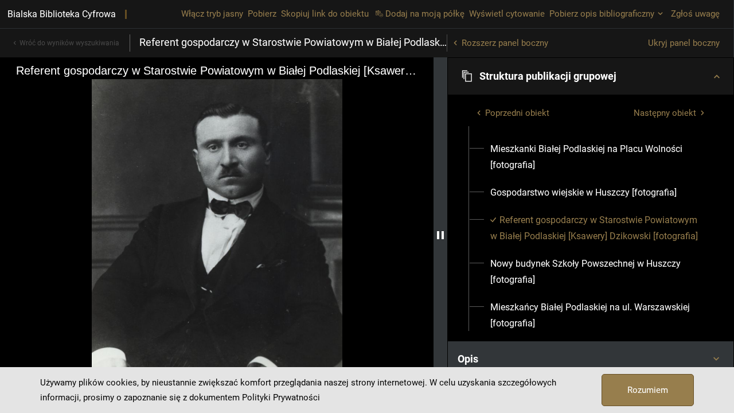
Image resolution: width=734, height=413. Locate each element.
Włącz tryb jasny (212, 14)
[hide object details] (440, 235)
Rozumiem (647, 390)
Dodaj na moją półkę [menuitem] (424, 14)
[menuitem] (597, 157)
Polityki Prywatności (281, 397)
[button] (590, 76)
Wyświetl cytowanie (507, 14)
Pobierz (262, 14)
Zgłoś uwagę (695, 14)
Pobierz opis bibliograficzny (601, 14)
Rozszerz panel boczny (505, 43)
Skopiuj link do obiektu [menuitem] (325, 14)
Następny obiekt (665, 113)
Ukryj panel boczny (684, 43)
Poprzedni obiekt (517, 113)
